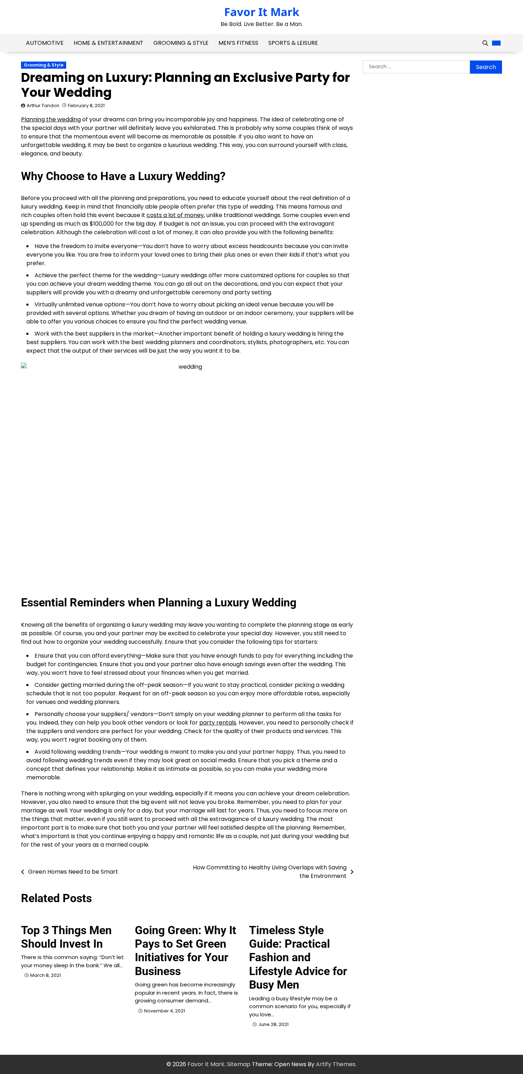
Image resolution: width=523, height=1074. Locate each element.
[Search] (485, 43)
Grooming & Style (180, 43)
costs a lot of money (175, 215)
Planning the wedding (51, 119)
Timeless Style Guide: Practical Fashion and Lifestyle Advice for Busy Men (298, 957)
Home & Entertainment (108, 43)
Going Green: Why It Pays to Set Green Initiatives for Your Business (185, 950)
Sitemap (238, 1064)
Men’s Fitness (238, 43)
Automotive (45, 43)
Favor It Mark (261, 11)
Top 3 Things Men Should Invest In (66, 937)
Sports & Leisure (293, 43)
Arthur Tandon (43, 105)
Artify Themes (335, 1064)
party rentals (217, 722)
